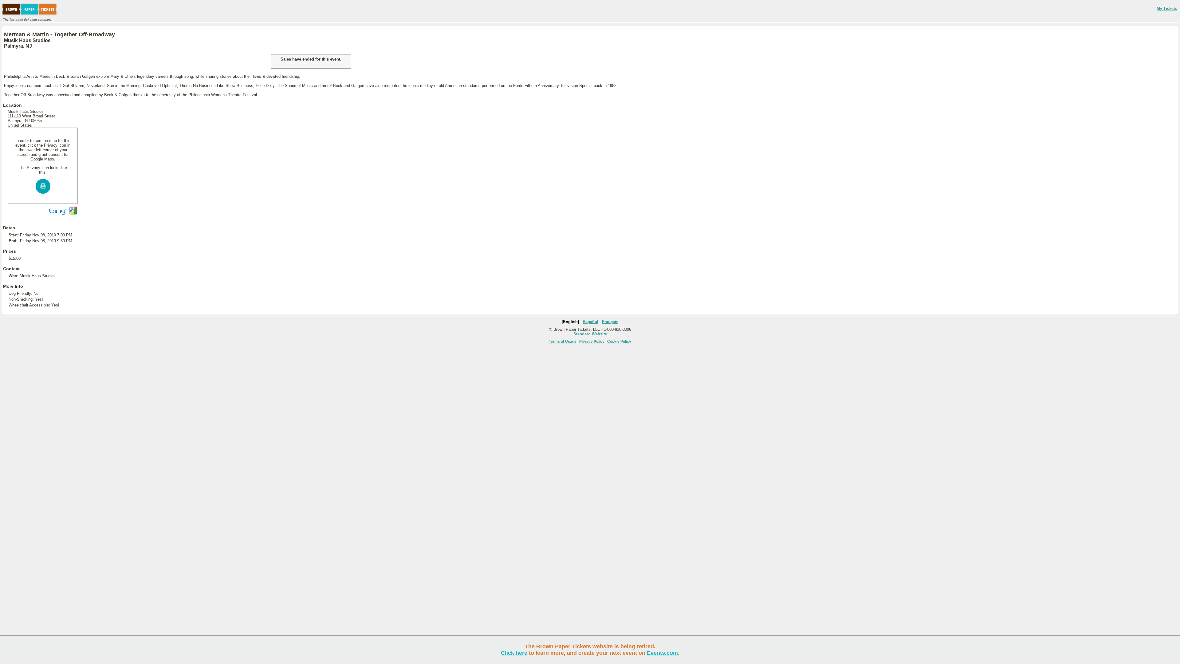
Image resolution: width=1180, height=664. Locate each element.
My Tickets (1167, 8)
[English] (570, 321)
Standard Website (590, 334)
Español (590, 321)
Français (610, 321)
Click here (514, 653)
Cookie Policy (619, 341)
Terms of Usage (562, 341)
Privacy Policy (591, 341)
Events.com (662, 653)
